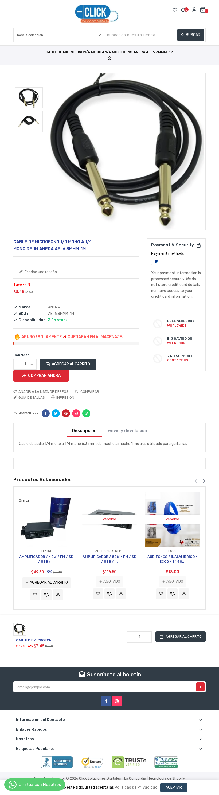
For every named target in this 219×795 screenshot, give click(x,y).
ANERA (54, 307)
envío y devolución (127, 430)
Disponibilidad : (33, 320)
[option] (29, 97)
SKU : (23, 314)
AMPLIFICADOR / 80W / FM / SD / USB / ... (109, 559)
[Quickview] (58, 594)
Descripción (84, 430)
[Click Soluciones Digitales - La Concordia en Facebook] (106, 701)
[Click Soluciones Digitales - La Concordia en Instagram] (117, 701)
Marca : (25, 307)
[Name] (200, 686)
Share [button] (22, 413)
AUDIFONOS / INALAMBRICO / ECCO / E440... (172, 559)
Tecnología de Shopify (166, 778)
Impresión (65, 397)
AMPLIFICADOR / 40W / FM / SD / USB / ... (46, 559)
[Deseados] (175, 9)
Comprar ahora (44, 375)
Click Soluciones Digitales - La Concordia (112, 778)
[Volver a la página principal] (109, 58)
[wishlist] (35, 594)
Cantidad (21, 355)
